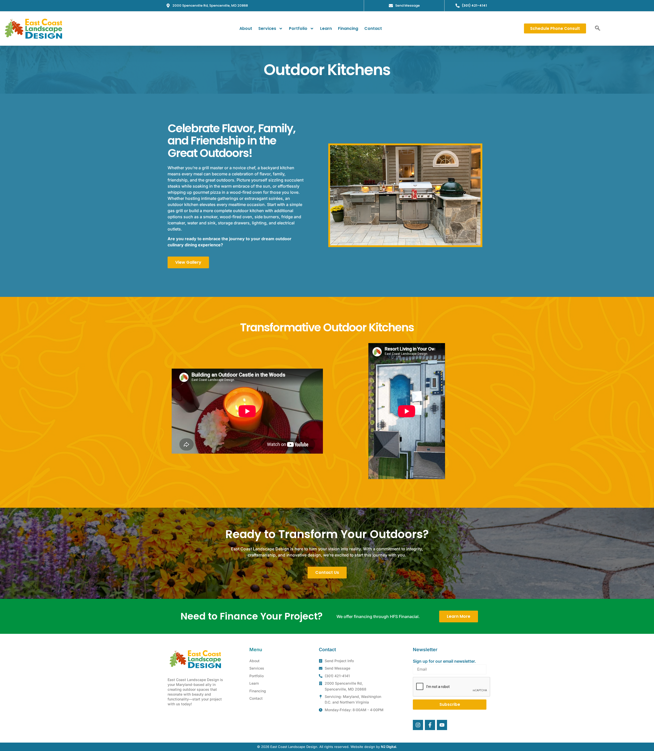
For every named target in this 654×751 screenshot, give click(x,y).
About (245, 28)
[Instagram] (418, 725)
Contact (373, 28)
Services (267, 28)
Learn (326, 28)
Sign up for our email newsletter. (444, 661)
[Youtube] (442, 725)
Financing (348, 28)
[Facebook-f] (430, 725)
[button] (597, 28)
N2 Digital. (389, 747)
